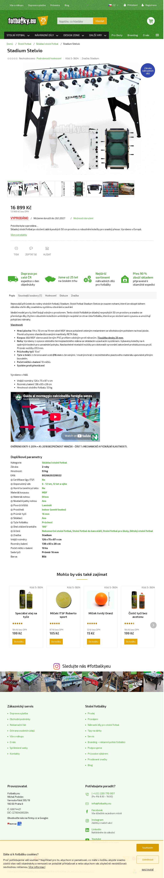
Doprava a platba (37, 5)
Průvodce (55, 5)
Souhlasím (147, 847)
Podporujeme (95, 747)
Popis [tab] (12, 295)
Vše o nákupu (16, 5)
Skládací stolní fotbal (54, 462)
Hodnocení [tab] (50, 295)
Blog (67, 5)
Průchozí (47, 522)
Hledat (99, 21)
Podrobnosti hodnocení (49, 58)
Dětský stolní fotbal (141, 530)
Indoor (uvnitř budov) (54, 509)
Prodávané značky (97, 759)
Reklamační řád (18, 724)
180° (44, 526)
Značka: (90, 58)
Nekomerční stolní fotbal (56, 530)
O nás (13, 742)
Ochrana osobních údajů (22, 730)
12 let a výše (60, 483)
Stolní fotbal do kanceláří (87, 530)
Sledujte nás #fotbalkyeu (86, 665)
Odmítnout (147, 859)
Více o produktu (19, 234)
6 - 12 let (47, 483)
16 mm (45, 513)
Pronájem (93, 719)
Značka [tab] (75, 295)
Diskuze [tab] (64, 295)
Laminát (47, 505)
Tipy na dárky (95, 730)
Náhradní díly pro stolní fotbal (103, 724)
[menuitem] (18, 35)
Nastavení (147, 869)
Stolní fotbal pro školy (116, 530)
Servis (91, 736)
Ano (44, 500)
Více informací (37, 866)
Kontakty (15, 753)
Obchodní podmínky (20, 719)
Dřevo (45, 496)
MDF (44, 492)
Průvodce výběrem (98, 753)
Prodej (91, 713)
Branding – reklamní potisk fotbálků (106, 742)
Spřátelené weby (19, 747)
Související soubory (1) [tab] (30, 295)
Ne (43, 479)
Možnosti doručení (83, 218)
